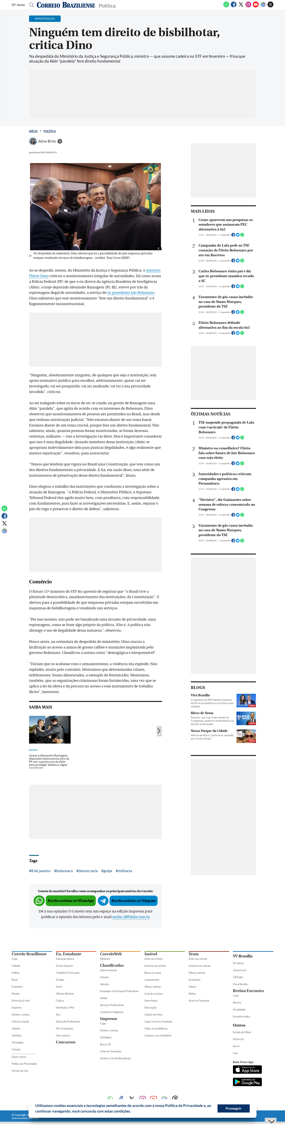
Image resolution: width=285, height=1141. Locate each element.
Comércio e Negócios (112, 1012)
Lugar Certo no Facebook (158, 1021)
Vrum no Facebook (199, 1000)
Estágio (60, 979)
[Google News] (263, 6)
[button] (132, 1112)
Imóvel (150, 954)
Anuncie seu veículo (199, 965)
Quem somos (19, 1056)
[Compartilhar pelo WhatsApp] (242, 236)
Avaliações (194, 979)
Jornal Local (239, 970)
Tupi (235, 1053)
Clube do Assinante (110, 1051)
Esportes (17, 1007)
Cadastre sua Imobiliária (157, 1035)
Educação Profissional (68, 1021)
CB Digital (105, 1037)
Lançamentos (151, 979)
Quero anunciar (108, 970)
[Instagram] (248, 6)
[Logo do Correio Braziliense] (66, 5)
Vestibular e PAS (65, 1007)
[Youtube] (256, 6)
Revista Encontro (248, 991)
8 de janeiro (41, 870)
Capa (14, 958)
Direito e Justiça (21, 1014)
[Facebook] (234, 6)
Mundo (15, 993)
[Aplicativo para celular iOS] (247, 1070)
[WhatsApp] (226, 6)
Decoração (150, 1007)
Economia (17, 986)
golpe (107, 870)
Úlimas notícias (152, 986)
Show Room (150, 1000)
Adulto (103, 998)
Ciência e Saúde (20, 1021)
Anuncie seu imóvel (155, 965)
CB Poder (238, 977)
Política (50, 131)
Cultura (60, 1000)
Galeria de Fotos (153, 1014)
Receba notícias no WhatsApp (71, 901)
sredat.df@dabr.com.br (131, 917)
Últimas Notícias (65, 993)
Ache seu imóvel (153, 958)
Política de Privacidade (24, 1063)
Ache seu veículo (198, 958)
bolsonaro (64, 870)
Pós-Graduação (64, 1028)
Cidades (16, 965)
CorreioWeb (111, 954)
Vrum (194, 954)
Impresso (108, 1018)
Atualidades (239, 1009)
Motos (192, 993)
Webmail (105, 958)
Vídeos (192, 986)
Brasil (15, 979)
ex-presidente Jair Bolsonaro (130, 293)
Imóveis (104, 977)
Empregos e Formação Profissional (119, 991)
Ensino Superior (64, 965)
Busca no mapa (152, 972)
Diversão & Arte (21, 1000)
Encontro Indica (241, 1016)
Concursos (65, 1042)
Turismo (16, 1049)
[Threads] (270, 6)
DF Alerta (238, 963)
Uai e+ (236, 1046)
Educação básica (65, 958)
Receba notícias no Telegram (133, 901)
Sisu (58, 1014)
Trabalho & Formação (67, 972)
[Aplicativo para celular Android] (247, 1082)
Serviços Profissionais (112, 1005)
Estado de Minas (242, 1032)
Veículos (104, 984)
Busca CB (105, 1044)
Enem (59, 986)
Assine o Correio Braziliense (115, 1058)
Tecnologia (17, 1042)
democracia (88, 870)
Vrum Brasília (240, 984)
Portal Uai (238, 1039)
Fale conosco (63, 1035)
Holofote (16, 1035)
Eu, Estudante (68, 954)
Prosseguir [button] (234, 1108)
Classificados (112, 965)
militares (125, 870)
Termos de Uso (20, 1070)
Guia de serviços (153, 993)
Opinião (16, 1028)
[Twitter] (241, 6)
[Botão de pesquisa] (30, 5)
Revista (237, 1002)
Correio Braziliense (29, 954)
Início (33, 131)
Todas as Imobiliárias (156, 1028)
